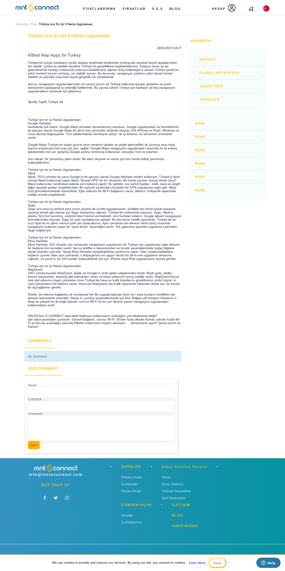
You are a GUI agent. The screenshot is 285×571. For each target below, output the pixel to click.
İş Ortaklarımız (131, 522)
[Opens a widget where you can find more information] (268, 563)
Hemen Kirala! (131, 491)
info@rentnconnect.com (56, 475)
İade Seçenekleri (173, 498)
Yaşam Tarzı (211, 86)
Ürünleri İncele (131, 477)
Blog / (34, 24)
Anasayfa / (23, 24)
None (200, 123)
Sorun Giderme (172, 484)
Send (34, 445)
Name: (32, 385)
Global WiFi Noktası (219, 73)
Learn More (197, 563)
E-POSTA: (35, 399)
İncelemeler (129, 484)
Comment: (35, 413)
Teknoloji (209, 99)
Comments (39, 341)
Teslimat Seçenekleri (176, 491)
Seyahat (207, 59)
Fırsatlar (127, 515)
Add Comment (43, 368)
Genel (166, 477)
